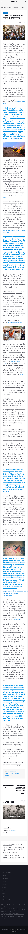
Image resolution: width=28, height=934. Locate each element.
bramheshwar (13, 771)
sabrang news (16, 138)
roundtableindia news (15, 322)
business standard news (11, 230)
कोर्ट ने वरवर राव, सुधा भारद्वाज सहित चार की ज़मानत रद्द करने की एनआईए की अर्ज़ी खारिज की (13, 849)
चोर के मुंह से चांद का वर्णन (10, 852)
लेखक (3, 893)
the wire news (17, 619)
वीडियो (3, 896)
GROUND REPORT (6, 872)
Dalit (11, 773)
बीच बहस (5, 12)
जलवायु (4, 881)
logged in (12, 830)
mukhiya (17, 773)
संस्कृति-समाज (6, 900)
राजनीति (4, 887)
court (6, 773)
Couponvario (15, 929)
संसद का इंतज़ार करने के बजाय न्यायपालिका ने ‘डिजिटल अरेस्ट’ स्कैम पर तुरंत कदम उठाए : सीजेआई (13, 857)
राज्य (3, 890)
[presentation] (22, 801)
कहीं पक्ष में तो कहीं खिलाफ (14, 817)
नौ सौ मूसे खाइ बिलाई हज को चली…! (12, 854)
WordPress (14, 931)
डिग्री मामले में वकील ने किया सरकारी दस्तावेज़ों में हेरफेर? (12, 845)
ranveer (7, 775)
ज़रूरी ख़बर (5, 878)
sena (12, 775)
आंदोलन (4, 875)
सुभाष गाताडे (6, 21)
